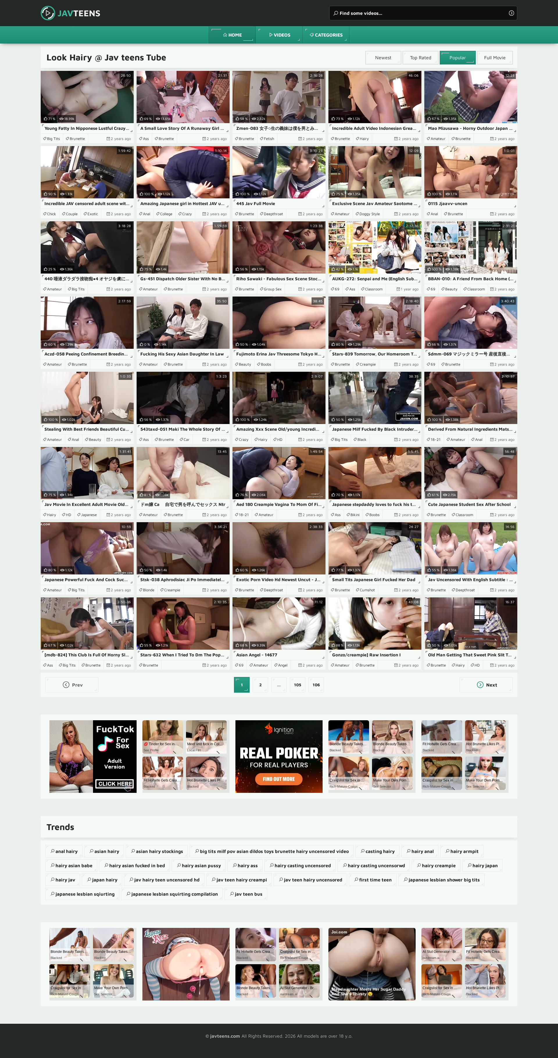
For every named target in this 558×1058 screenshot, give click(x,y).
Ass (146, 138)
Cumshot (367, 590)
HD (279, 439)
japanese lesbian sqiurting (85, 894)
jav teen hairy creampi (242, 879)
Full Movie (495, 57)
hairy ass (248, 865)
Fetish (269, 138)
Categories (329, 34)
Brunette (77, 138)
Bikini (355, 514)
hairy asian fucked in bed (137, 865)
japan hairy (104, 879)
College (166, 213)
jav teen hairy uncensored (313, 879)
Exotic (92, 213)
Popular (458, 57)
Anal (146, 213)
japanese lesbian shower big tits (444, 879)
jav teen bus (248, 894)
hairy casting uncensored (303, 865)
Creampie (368, 364)
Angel (282, 665)
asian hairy (106, 851)
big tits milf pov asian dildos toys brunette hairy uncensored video (274, 851)
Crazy (187, 213)
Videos (282, 34)
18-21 (436, 439)
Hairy (364, 138)
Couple (72, 213)
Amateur (438, 138)
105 (297, 684)
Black (361, 439)
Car (186, 439)
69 (337, 289)
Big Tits (53, 138)
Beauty (451, 289)
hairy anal (423, 851)
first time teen (375, 879)
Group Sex (273, 289)
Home (235, 34)
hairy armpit (464, 851)
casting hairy (380, 851)
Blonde (148, 590)
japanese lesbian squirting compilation (174, 894)
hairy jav (65, 879)
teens (79, 13)
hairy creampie (439, 865)
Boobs (266, 364)
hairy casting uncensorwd (376, 865)
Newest (383, 57)
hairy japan (485, 865)
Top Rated (420, 57)
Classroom (373, 289)
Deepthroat (273, 213)
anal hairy (67, 851)
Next (491, 684)
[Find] (511, 13)
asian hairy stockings (159, 851)
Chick (51, 213)
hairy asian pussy (201, 865)
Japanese (89, 514)
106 (316, 684)
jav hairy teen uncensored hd (167, 879)
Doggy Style (370, 213)
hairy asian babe (74, 865)
